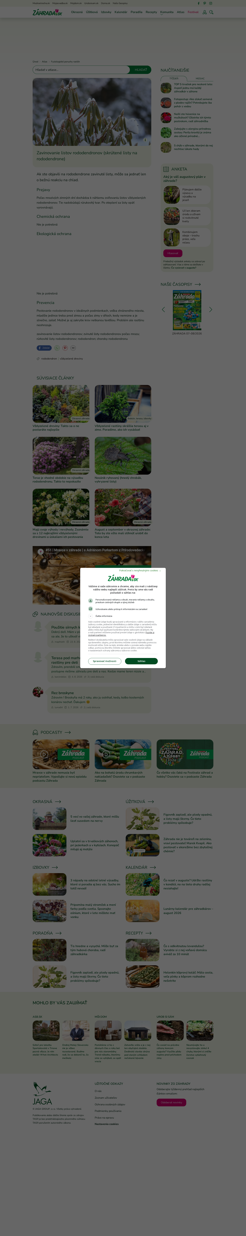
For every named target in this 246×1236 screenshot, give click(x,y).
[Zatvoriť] (140, 570)
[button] (123, 616)
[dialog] (123, 618)
